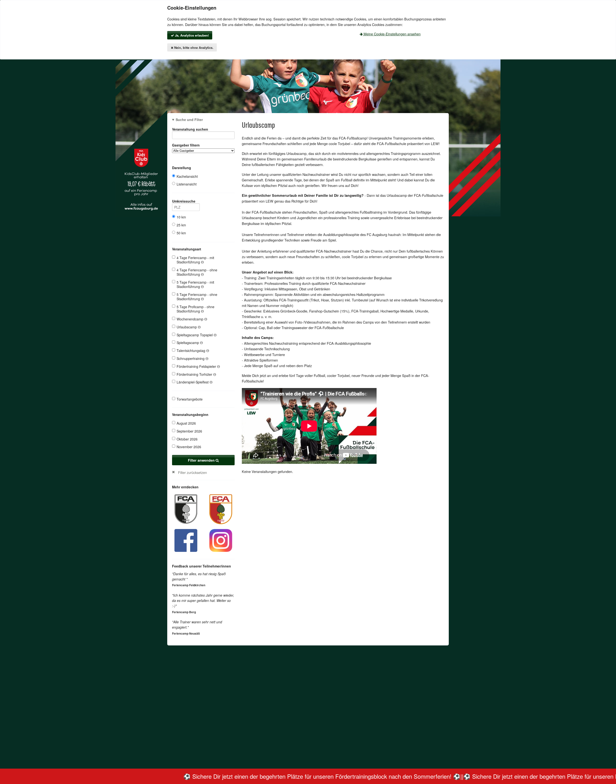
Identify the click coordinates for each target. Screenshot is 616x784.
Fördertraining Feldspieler (197, 366)
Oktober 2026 (187, 439)
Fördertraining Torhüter (195, 374)
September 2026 (189, 431)
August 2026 (186, 423)
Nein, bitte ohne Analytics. (193, 47)
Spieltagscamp (188, 342)
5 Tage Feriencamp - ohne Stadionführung (197, 296)
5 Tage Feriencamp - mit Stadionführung (195, 284)
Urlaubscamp (187, 327)
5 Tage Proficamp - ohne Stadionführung (195, 308)
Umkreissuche (183, 201)
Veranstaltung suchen (190, 129)
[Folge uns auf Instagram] (220, 539)
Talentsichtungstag (191, 350)
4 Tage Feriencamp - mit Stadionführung (195, 259)
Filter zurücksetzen (192, 472)
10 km (181, 217)
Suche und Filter (189, 119)
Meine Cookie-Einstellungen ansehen (392, 33)
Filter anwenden (202, 460)
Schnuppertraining (191, 358)
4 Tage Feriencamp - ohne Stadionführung (197, 272)
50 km (181, 232)
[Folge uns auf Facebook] (185, 539)
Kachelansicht (187, 176)
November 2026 (189, 446)
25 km (181, 225)
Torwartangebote (190, 399)
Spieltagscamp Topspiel (195, 334)
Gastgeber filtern (186, 145)
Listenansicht (187, 184)
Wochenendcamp (190, 319)
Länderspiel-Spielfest (193, 382)
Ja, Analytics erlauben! (191, 35)
